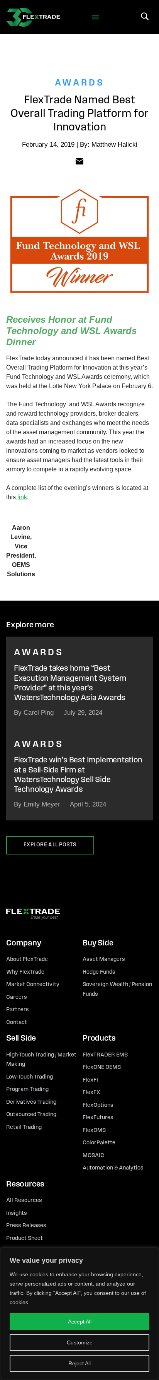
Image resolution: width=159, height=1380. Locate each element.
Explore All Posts (50, 845)
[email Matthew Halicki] (79, 161)
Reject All (79, 1363)
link (21, 497)
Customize (80, 1342)
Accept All (79, 1321)
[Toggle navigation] (95, 17)
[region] (79, 1314)
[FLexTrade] (33, 17)
